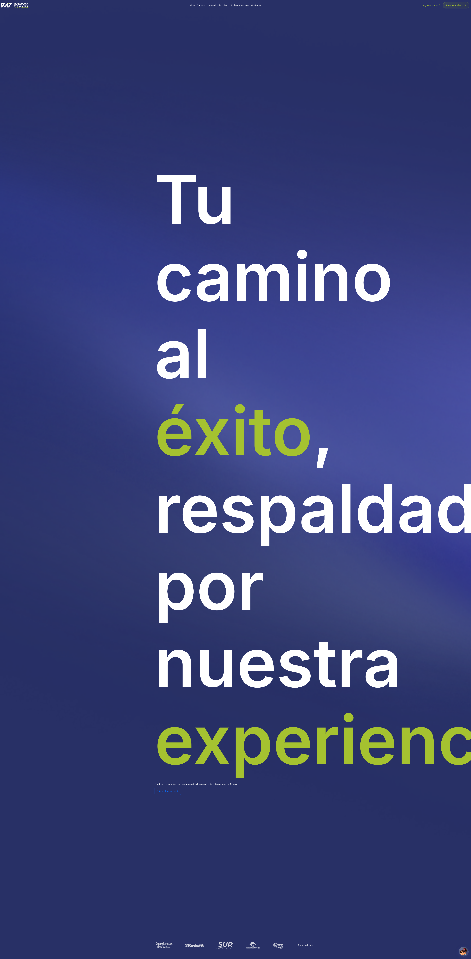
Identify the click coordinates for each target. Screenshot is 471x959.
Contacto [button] (256, 5)
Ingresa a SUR (430, 5)
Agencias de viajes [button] (218, 5)
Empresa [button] (201, 5)
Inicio (192, 5)
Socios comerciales (240, 5)
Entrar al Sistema (166, 791)
